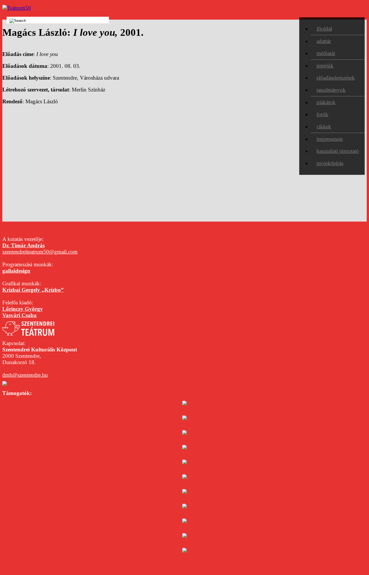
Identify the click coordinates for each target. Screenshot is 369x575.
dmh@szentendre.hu (25, 375)
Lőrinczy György (22, 309)
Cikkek (324, 126)
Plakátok (326, 102)
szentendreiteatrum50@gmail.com (40, 252)
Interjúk (325, 66)
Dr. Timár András (23, 245)
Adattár (324, 41)
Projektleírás (330, 163)
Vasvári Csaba (19, 315)
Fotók (322, 114)
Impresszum (330, 139)
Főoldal (324, 29)
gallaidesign (16, 271)
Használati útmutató (338, 151)
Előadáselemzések (336, 78)
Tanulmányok (331, 90)
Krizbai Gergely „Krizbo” (33, 290)
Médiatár (326, 53)
